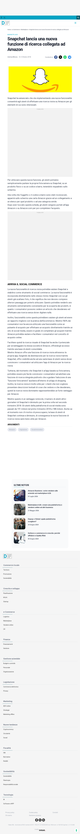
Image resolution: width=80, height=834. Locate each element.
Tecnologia (8, 795)
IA (4, 799)
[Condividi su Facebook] (56, 57)
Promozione (7, 574)
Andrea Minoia (13, 57)
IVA (4, 753)
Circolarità (6, 733)
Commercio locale (11, 565)
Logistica (6, 616)
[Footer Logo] (40, 556)
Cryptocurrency (8, 729)
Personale (6, 667)
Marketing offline (8, 714)
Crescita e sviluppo (11, 588)
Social (5, 738)
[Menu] (75, 23)
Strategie (6, 710)
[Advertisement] (40, 455)
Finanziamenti (8, 644)
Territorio (6, 570)
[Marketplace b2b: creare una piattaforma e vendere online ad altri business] (19, 509)
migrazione (23, 429)
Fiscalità (7, 748)
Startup (5, 601)
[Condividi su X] (60, 57)
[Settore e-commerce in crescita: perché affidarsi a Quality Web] (19, 538)
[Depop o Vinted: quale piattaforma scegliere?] (19, 523)
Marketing (7, 701)
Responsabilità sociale (10, 784)
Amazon (12, 429)
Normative (6, 757)
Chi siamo (8, 815)
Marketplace (24, 29)
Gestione (6, 648)
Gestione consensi (35, 815)
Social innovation (37, 429)
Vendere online (8, 625)
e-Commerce (16, 29)
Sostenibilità (7, 578)
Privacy (5, 691)
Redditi (5, 761)
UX (4, 629)
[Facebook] (1, 17)
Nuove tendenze (10, 725)
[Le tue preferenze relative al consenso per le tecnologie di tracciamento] (76, 830)
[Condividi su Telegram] (69, 57)
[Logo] (5, 23)
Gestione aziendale (11, 659)
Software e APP (8, 803)
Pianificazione (8, 593)
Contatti (55, 812)
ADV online (7, 706)
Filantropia (6, 780)
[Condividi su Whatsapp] (65, 57)
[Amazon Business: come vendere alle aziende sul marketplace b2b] (19, 495)
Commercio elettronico (10, 687)
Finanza (6, 639)
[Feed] (43, 820)
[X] (4, 17)
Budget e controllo (9, 663)
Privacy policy (9, 812)
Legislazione (8, 682)
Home (9, 29)
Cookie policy (33, 812)
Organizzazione (8, 672)
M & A (5, 597)
